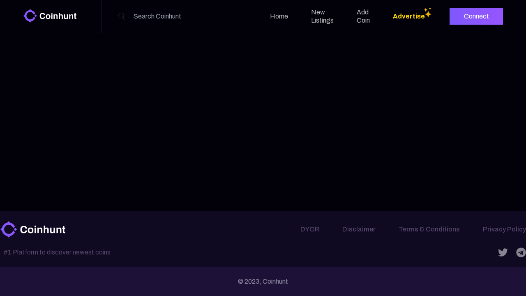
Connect (476, 16)
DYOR (309, 229)
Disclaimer (359, 229)
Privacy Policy (504, 229)
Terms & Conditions (429, 229)
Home (279, 16)
